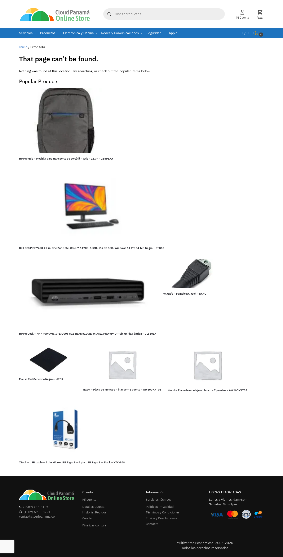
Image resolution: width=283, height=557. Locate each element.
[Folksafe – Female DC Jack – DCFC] (191, 273)
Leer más (66, 166)
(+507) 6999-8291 (36, 512)
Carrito (87, 518)
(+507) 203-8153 (35, 507)
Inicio (23, 47)
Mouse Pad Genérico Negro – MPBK (41, 379)
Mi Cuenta (242, 17)
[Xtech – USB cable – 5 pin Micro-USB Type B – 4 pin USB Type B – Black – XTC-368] (72, 430)
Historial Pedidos (94, 512)
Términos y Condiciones (163, 512)
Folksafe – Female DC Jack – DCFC (184, 293)
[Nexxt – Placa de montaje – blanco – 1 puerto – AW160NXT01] (122, 364)
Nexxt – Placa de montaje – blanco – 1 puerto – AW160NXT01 (122, 389)
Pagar (260, 17)
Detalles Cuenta (93, 507)
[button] (253, 33)
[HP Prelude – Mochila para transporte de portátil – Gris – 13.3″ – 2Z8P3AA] (66, 120)
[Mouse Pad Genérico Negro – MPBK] (48, 359)
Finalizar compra (94, 525)
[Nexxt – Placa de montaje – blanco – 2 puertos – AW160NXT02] (207, 365)
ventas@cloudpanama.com (38, 516)
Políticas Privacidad (160, 507)
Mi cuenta (89, 500)
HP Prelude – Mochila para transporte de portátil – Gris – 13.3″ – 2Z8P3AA (66, 158)
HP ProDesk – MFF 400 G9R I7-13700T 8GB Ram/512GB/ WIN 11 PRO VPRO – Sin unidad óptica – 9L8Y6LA (87, 333)
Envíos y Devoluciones (161, 518)
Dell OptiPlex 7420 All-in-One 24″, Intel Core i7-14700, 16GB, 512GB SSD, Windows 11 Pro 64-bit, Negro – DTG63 (91, 248)
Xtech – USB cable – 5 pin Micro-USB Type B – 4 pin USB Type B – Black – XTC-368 (72, 462)
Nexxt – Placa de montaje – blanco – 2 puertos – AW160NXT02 (207, 390)
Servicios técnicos (158, 500)
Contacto (152, 524)
